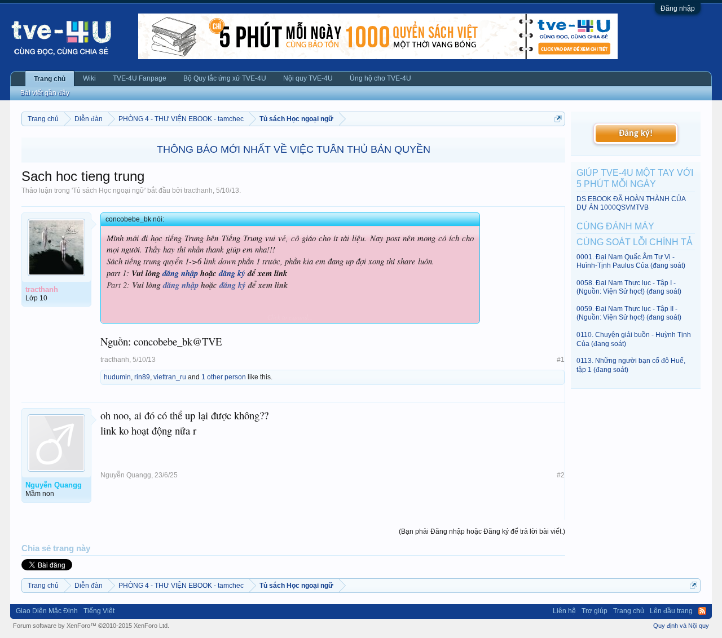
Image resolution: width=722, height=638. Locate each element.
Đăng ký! (636, 133)
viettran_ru (169, 377)
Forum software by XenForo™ (91, 625)
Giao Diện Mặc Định (47, 611)
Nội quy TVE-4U (308, 78)
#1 (561, 360)
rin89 (142, 377)
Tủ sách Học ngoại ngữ (108, 190)
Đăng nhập (678, 8)
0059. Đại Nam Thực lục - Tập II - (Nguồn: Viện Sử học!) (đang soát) (628, 313)
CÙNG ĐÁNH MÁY (615, 226)
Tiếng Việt (99, 611)
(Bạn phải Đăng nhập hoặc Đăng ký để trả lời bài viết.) (482, 531)
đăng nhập (180, 273)
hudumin (117, 377)
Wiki (89, 78)
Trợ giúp (594, 611)
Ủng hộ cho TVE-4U (380, 78)
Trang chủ (49, 79)
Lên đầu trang (671, 611)
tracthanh (198, 190)
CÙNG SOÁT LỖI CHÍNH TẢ (634, 242)
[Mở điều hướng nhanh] (558, 118)
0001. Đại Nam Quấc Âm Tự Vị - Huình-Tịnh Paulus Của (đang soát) (630, 261)
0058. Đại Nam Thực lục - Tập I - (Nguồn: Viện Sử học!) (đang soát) (628, 287)
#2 (561, 475)
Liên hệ (564, 611)
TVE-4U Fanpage (139, 78)
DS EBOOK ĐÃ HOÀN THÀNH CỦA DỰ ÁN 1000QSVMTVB (630, 203)
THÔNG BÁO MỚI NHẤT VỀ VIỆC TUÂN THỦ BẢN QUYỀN (293, 149)
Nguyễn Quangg (125, 475)
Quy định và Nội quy (681, 625)
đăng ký (232, 273)
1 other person (223, 377)
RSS (702, 611)
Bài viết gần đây (44, 93)
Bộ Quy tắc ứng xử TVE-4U (224, 78)
